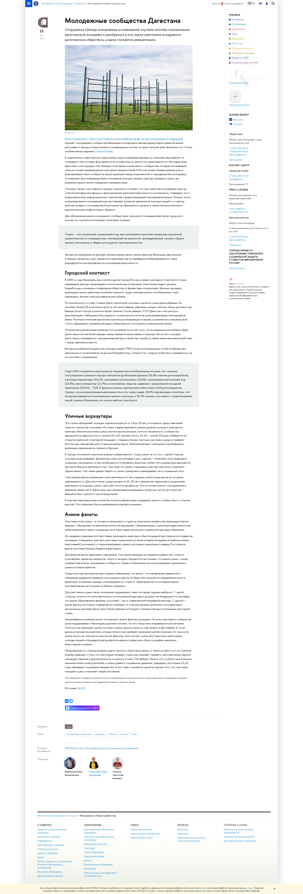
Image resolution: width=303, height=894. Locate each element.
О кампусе (44, 825)
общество (113, 734)
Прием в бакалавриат (94, 852)
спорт (134, 734)
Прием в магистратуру (94, 856)
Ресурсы (182, 825)
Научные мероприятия (141, 829)
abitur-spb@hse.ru (237, 239)
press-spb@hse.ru (237, 208)
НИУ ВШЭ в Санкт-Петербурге (82, 748)
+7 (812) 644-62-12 (238, 236)
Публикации (182, 833)
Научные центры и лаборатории (145, 833)
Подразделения (44, 840)
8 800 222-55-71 (237, 268)
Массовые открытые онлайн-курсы (240, 840)
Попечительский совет (48, 849)
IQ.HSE (81, 688)
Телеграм (237, 124)
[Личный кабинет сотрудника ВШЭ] (266, 3)
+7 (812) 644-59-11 (238, 148)
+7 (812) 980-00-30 (238, 175)
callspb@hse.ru (236, 179)
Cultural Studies (104, 151)
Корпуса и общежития (47, 853)
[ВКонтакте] (67, 701)
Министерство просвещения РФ (239, 836)
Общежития (235, 244)
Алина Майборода (125, 139)
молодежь (100, 734)
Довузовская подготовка (95, 844)
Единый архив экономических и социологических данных (191, 839)
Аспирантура (90, 868)
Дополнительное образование (98, 864)
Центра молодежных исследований (161, 139)
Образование (92, 825)
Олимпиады (89, 848)
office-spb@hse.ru (237, 154)
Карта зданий (235, 159)
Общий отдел (236, 134)
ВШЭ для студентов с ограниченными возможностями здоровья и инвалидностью (54, 864)
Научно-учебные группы (142, 837)
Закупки (40, 857)
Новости (73, 815)
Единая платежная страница (50, 875)
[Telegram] (71, 701)
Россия (124, 734)
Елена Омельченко (76, 139)
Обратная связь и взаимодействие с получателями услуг (100, 874)
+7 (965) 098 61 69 (238, 211)
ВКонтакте (238, 119)
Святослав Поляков (100, 139)
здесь (203, 888)
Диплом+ (88, 860)
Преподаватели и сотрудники (51, 845)
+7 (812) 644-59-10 (238, 151)
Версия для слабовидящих (49, 871)
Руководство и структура (48, 836)
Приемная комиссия (239, 217)
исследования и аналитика (78, 734)
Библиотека (182, 829)
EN (254, 3)
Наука (135, 825)
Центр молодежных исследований (119, 748)
